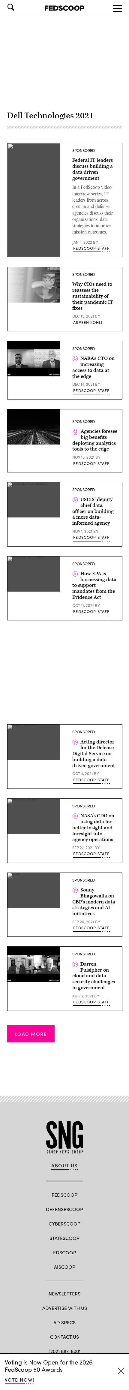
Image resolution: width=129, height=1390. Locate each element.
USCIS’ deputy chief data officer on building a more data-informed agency (93, 511)
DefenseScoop (64, 1209)
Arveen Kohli (88, 322)
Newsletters (64, 1293)
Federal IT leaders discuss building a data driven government (92, 169)
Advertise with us (64, 1308)
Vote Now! (19, 1379)
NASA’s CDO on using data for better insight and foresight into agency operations (93, 828)
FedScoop (64, 1195)
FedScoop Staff (91, 248)
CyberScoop (64, 1223)
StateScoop (65, 1238)
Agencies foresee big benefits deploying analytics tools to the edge (94, 440)
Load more (31, 1034)
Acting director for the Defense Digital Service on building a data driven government (93, 754)
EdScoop (64, 1252)
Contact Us (64, 1337)
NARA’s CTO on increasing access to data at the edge (93, 367)
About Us (64, 1165)
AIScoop (64, 1267)
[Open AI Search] (19, 7)
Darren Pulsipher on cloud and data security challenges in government (93, 976)
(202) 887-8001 (65, 1351)
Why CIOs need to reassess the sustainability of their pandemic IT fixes (92, 296)
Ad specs (64, 1322)
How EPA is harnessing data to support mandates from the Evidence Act (94, 585)
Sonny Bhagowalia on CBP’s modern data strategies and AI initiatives (93, 902)
